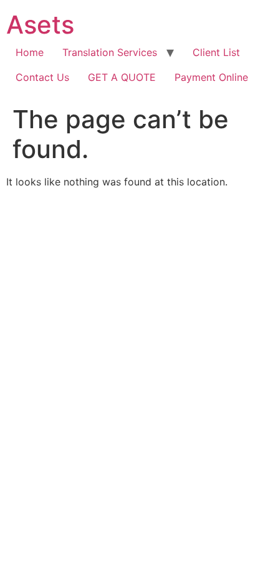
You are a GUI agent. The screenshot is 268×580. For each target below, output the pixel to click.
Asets (40, 24)
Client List (216, 52)
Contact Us (42, 77)
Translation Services (109, 52)
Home (30, 52)
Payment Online (211, 77)
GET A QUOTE (122, 77)
